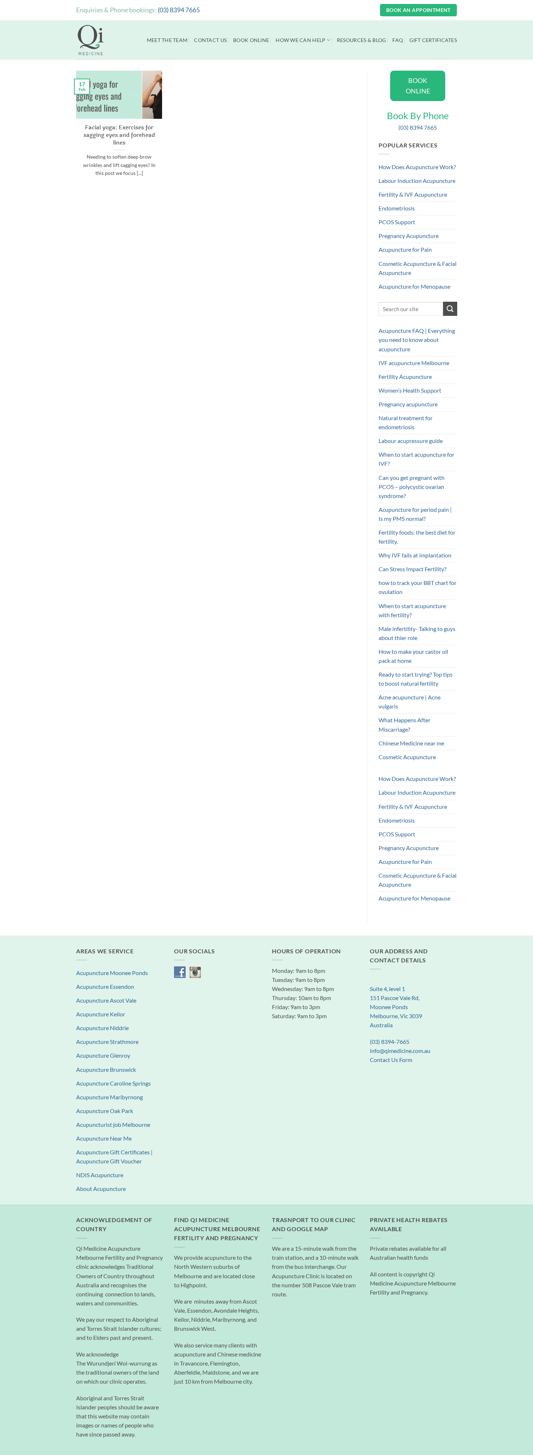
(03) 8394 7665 (179, 10)
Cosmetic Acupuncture (407, 757)
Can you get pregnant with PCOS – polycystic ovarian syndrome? (412, 486)
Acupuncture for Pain (405, 249)
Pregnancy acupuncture (408, 404)
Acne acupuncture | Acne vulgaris (410, 702)
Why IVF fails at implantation (415, 555)
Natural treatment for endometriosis (406, 422)
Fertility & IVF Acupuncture (413, 194)
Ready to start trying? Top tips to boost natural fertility (416, 679)
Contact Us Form (391, 1060)
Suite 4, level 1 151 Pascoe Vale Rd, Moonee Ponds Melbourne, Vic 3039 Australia (396, 1007)
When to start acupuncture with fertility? (412, 610)
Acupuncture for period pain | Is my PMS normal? (415, 514)
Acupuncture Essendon (105, 986)
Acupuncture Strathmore (107, 1041)
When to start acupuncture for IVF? (416, 459)
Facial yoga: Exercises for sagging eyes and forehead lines (119, 135)
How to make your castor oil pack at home (413, 656)
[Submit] (450, 309)
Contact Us (210, 40)
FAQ (397, 40)
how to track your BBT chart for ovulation (417, 587)
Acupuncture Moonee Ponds (112, 973)
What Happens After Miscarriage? (404, 724)
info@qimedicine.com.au (400, 1051)
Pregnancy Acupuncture (409, 236)
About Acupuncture (101, 1189)
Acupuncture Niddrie (102, 1028)
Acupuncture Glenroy (103, 1055)
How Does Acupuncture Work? (417, 167)
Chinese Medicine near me (411, 743)
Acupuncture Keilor (100, 1014)
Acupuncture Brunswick (106, 1069)
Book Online (251, 40)
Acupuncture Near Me (104, 1138)
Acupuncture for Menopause (414, 286)
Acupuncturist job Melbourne (113, 1124)
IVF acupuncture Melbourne (414, 363)
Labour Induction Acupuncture (417, 180)
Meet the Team (167, 40)
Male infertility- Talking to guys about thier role (417, 633)
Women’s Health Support (410, 390)
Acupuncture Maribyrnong (109, 1097)
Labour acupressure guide (411, 441)
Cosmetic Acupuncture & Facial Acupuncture (417, 268)
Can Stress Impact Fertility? (412, 569)
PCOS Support (397, 222)
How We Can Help (300, 40)
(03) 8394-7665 (389, 1041)
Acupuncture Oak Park (104, 1111)
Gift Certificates (433, 40)
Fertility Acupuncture (405, 376)
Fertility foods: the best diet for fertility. (417, 537)
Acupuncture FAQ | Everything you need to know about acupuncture (417, 339)
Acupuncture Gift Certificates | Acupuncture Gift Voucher (114, 1157)
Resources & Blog (361, 40)
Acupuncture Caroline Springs (113, 1083)
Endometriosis (397, 208)
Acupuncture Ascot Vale (106, 1000)
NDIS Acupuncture (99, 1175)
